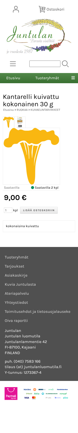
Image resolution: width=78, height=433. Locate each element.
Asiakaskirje (16, 275)
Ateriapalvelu (17, 293)
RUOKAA (22, 110)
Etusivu (13, 78)
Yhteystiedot (16, 302)
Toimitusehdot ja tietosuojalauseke (37, 311)
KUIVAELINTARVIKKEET (45, 110)
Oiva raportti (16, 320)
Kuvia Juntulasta (20, 284)
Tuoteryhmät (47, 78)
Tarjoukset (14, 266)
